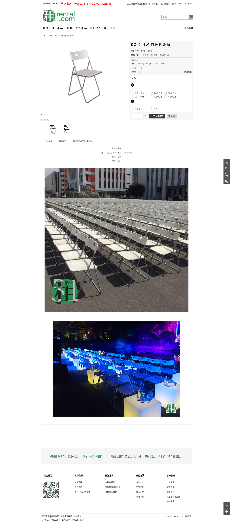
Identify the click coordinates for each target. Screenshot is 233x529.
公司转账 (140, 496)
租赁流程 (78, 482)
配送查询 (170, 487)
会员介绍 (78, 487)
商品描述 (48, 141)
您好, (131, 3)
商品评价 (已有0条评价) (83, 141)
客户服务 (164, 3)
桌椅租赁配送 (111, 482)
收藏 (173, 116)
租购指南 (188, 27)
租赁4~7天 (139, 97)
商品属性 (63, 141)
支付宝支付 (141, 487)
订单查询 (170, 482)
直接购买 (138, 109)
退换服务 (170, 491)
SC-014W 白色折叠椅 (64, 35)
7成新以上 (172, 92)
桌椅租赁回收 (111, 491)
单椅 (50, 35)
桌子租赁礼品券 (173, 496)
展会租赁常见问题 (82, 491)
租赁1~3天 (139, 93)
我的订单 (147, 3)
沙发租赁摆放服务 (112, 487)
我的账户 (155, 3)
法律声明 (77, 516)
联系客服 (170, 501)
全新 (156, 109)
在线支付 (140, 482)
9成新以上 (158, 92)
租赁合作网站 (66, 516)
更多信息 (188, 72)
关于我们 (46, 516)
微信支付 (140, 491)
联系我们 (55, 516)
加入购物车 (158, 116)
